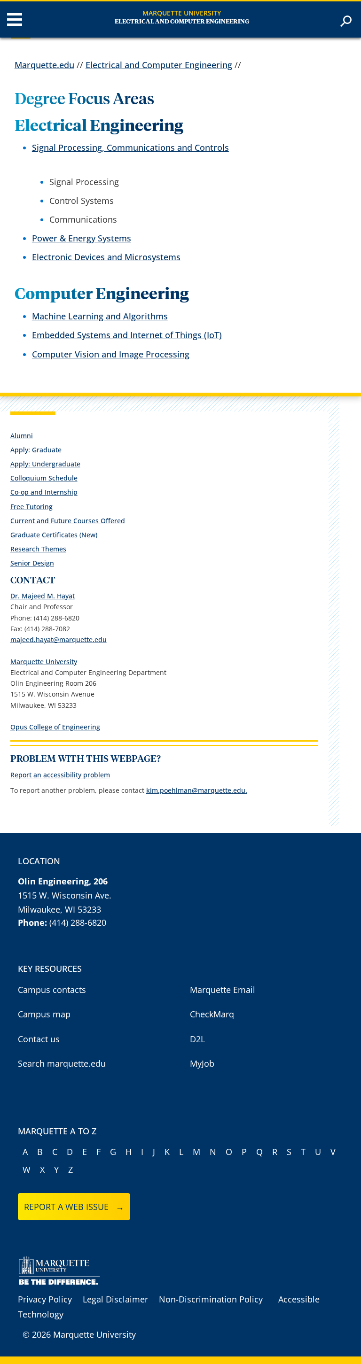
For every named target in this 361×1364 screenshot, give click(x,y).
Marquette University (181, 12)
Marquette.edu (44, 64)
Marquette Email (222, 989)
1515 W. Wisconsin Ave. (64, 895)
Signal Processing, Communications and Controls (130, 147)
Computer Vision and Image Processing (110, 354)
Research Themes (38, 548)
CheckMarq (212, 1014)
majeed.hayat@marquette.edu (58, 639)
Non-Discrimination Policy (211, 1299)
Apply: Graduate (36, 449)
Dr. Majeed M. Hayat (42, 595)
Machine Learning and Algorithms (100, 316)
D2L (197, 1039)
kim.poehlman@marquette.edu (195, 790)
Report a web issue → (74, 1206)
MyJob (202, 1063)
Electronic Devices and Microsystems (106, 257)
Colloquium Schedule (44, 477)
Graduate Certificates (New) (53, 534)
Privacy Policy (45, 1299)
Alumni (21, 435)
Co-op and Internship (44, 492)
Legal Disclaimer (115, 1299)
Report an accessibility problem (60, 774)
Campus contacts (52, 989)
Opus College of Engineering (55, 726)
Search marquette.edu (62, 1063)
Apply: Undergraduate (45, 463)
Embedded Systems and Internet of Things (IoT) (127, 335)
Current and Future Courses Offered (67, 520)
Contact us (39, 1039)
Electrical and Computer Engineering (182, 22)
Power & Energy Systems (81, 238)
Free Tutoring (31, 506)
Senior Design (32, 562)
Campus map (44, 1014)
